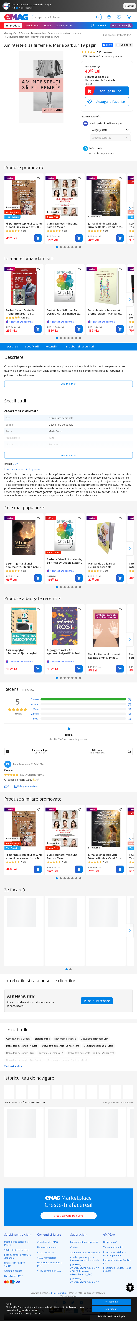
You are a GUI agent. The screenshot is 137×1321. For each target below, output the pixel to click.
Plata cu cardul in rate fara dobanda (17, 1256)
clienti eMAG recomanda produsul (101, 56)
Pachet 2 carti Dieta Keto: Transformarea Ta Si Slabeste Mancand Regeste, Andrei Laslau (23, 312)
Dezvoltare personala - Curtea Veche (60, 1045)
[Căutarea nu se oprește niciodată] (16, 17)
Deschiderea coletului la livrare (16, 1243)
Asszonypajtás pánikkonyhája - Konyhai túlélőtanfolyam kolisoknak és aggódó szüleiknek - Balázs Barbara (23, 651)
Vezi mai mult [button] (63, 25)
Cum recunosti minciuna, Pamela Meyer (62, 225)
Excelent (9, 770)
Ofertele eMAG (32, 25)
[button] (6, 786)
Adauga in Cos (110, 91)
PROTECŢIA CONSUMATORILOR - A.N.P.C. (85, 1281)
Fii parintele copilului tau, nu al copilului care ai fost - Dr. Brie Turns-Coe (24, 225)
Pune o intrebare (97, 1001)
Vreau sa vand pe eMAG (68, 1215)
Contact (74, 1247)
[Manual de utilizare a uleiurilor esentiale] (106, 537)
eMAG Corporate (46, 1252)
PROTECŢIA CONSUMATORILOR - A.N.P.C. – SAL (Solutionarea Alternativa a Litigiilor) (85, 1270)
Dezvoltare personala (18, 36)
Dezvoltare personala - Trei (20, 1052)
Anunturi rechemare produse (85, 1252)
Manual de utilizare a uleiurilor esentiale (101, 565)
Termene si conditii (113, 1247)
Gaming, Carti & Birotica (16, 33)
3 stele (35, 709)
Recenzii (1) (52, 346)
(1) (129, 699)
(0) (129, 704)
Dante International (59, 1293)
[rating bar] (83, 700)
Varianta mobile (68, 1296)
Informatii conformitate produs (22, 469)
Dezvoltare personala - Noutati (21, 1045)
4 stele (35, 704)
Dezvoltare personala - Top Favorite (24, 1060)
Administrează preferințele (111, 1316)
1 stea (34, 718)
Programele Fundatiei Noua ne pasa (117, 1269)
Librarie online (38, 33)
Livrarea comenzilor (47, 1247)
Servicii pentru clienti (18, 1234)
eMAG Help (101, 25)
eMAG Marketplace (46, 1257)
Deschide (129, 5)
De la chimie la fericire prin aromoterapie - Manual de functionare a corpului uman (104, 312)
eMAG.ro (109, 1234)
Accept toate (111, 1301)
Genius (47, 25)
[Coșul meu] (129, 17)
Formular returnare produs (84, 1242)
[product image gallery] (41, 87)
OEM (15, 463)
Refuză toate (111, 1309)
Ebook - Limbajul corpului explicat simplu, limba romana (104, 656)
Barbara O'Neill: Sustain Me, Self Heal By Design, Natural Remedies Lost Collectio (64, 561)
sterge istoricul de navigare (118, 1102)
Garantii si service (13, 1270)
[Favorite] (119, 17)
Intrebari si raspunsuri (80, 346)
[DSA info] (52, 258)
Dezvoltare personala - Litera (98, 1045)
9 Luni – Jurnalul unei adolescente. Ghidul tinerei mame (22, 565)
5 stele (35, 699)
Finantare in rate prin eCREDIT (14, 1264)
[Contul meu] (109, 17)
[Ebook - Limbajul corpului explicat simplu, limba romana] (106, 627)
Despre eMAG (110, 1242)
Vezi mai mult (68, 383)
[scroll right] (130, 209)
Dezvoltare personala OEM (45, 36)
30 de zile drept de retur (16, 1250)
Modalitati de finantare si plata (49, 1264)
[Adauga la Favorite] (107, 101)
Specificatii (32, 346)
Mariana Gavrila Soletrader (100, 80)
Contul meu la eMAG (47, 1242)
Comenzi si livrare (49, 1234)
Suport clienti (79, 1234)
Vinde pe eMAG (119, 25)
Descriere (12, 346)
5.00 (104, 52)
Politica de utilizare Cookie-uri (117, 1262)
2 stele (35, 713)
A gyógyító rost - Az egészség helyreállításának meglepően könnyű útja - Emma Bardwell (64, 651)
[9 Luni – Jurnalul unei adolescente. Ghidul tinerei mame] (23, 537)
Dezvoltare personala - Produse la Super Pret (91, 1052)
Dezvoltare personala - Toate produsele (67, 1060)
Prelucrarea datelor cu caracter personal (114, 1254)
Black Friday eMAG (13, 1276)
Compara (126, 44)
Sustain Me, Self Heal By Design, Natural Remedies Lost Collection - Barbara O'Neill (63, 312)
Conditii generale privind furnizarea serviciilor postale (84, 1259)
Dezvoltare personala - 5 (51, 1052)
